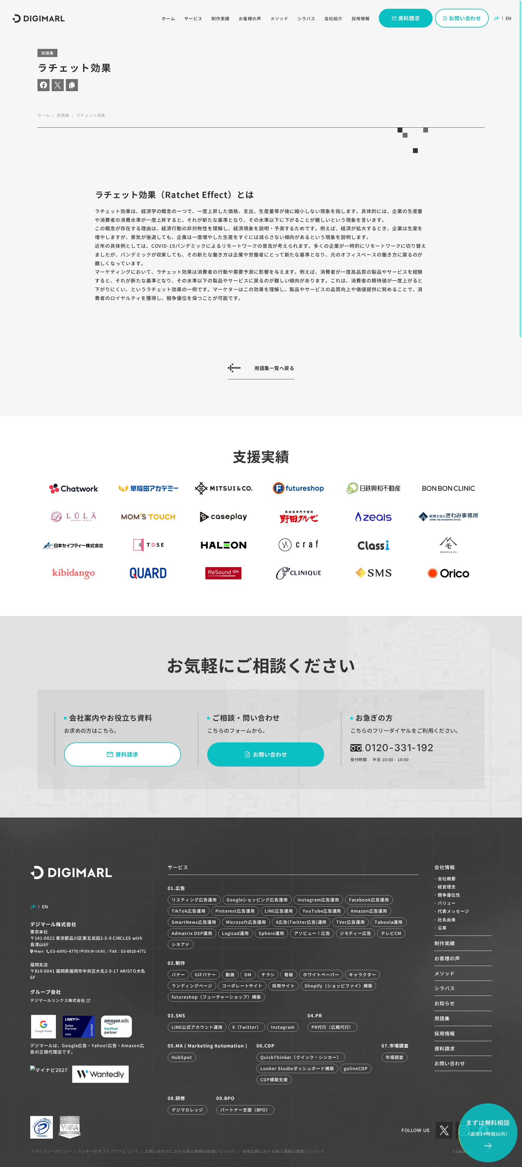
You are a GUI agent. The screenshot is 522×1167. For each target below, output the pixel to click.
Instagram (283, 1027)
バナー (178, 974)
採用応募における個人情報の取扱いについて (283, 1151)
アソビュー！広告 (312, 933)
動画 (230, 974)
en (508, 18)
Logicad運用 (235, 933)
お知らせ (444, 1003)
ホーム (168, 18)
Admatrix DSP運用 (192, 933)
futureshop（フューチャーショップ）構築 (216, 997)
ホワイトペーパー (321, 974)
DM (248, 974)
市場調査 (394, 1057)
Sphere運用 (271, 933)
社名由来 (447, 920)
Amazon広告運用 (369, 911)
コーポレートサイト (242, 986)
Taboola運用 (389, 922)
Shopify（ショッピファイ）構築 (338, 986)
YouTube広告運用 (322, 911)
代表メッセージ (453, 911)
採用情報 (361, 18)
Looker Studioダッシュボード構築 (297, 1068)
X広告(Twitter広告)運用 (301, 922)
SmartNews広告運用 (194, 922)
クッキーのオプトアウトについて (108, 1151)
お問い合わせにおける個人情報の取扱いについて (190, 1151)
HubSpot (182, 1057)
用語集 (63, 115)
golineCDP (356, 1068)
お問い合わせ (449, 1063)
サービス (193, 18)
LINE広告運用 (279, 911)
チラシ (268, 974)
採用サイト (283, 986)
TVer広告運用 (350, 922)
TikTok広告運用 (189, 911)
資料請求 (444, 1048)
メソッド (279, 18)
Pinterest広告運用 (235, 911)
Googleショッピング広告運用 (257, 900)
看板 (288, 974)
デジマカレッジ (187, 1110)
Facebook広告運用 (369, 900)
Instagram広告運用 (318, 900)
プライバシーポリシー (51, 1151)
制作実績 (220, 18)
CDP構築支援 (274, 1079)
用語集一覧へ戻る (274, 367)
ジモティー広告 (356, 933)
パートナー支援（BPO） (245, 1110)
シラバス (307, 18)
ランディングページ (192, 986)
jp (496, 18)
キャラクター (362, 974)
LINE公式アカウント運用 (197, 1027)
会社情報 (444, 867)
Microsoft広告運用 (246, 922)
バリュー (447, 903)
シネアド (181, 944)
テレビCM (391, 933)
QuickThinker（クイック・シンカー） (300, 1057)
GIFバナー (205, 974)
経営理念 (447, 887)
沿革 (442, 928)
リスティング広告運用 (194, 900)
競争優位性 (449, 895)
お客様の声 (250, 18)
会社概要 (447, 878)
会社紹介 (333, 18)
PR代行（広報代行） (332, 1027)
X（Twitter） (247, 1027)
